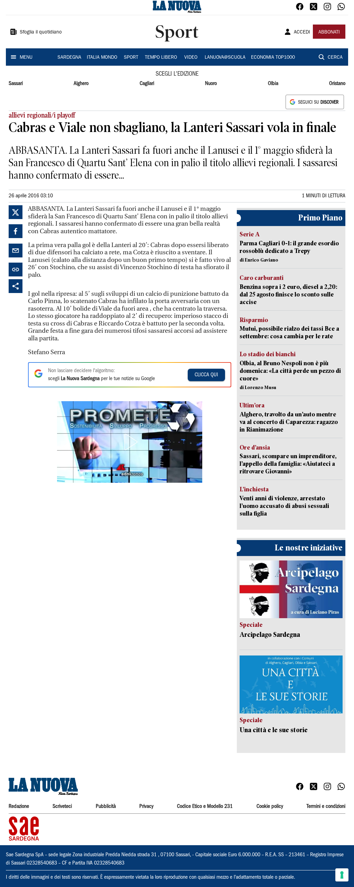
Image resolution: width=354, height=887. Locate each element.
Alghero (81, 83)
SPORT (131, 57)
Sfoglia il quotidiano (41, 32)
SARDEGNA (69, 57)
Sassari (16, 83)
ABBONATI (329, 32)
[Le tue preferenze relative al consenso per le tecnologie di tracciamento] (341, 874)
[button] (129, 441)
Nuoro (211, 83)
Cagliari (147, 83)
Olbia (273, 83)
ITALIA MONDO (102, 57)
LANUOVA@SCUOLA (225, 57)
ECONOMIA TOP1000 (273, 57)
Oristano (337, 83)
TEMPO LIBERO (161, 57)
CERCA (335, 57)
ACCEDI (302, 32)
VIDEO (190, 57)
